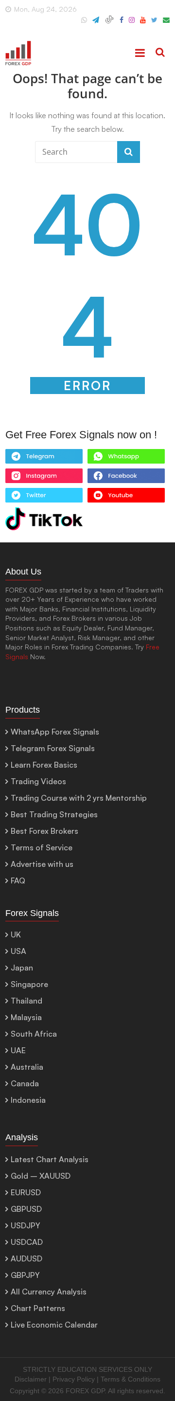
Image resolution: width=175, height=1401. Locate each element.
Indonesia (28, 1100)
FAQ (18, 880)
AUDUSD (26, 1258)
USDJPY (25, 1225)
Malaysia (26, 1017)
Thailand (26, 1001)
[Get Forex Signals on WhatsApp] (44, 458)
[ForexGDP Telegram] (95, 24)
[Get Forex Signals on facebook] (126, 478)
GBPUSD (26, 1209)
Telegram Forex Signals (53, 748)
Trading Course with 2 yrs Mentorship (79, 798)
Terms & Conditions (130, 1379)
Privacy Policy (73, 1379)
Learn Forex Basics (44, 765)
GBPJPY (25, 1275)
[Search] (160, 53)
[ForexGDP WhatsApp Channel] (84, 24)
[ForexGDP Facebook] (121, 24)
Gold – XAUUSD (40, 1176)
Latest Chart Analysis (49, 1159)
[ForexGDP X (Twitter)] (154, 24)
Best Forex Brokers (44, 831)
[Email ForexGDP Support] (166, 24)
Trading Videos (38, 781)
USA (18, 951)
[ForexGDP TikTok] (109, 24)
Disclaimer (31, 1379)
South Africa (34, 1034)
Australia (27, 1067)
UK (16, 934)
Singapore (29, 984)
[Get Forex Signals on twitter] (44, 497)
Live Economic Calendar (54, 1324)
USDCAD (27, 1242)
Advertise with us (42, 864)
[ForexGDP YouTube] (143, 24)
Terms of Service (41, 847)
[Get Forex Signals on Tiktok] (44, 521)
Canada (25, 1083)
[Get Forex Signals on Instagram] (44, 478)
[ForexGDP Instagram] (132, 24)
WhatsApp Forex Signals (55, 731)
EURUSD (26, 1192)
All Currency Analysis (49, 1291)
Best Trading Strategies (54, 814)
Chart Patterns (38, 1308)
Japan (22, 967)
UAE (18, 1050)
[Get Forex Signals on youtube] (126, 497)
